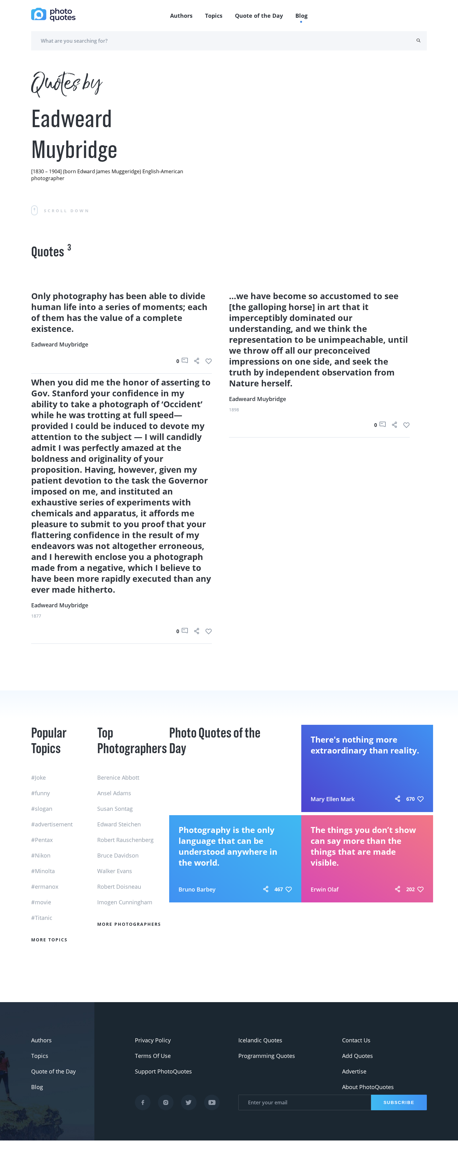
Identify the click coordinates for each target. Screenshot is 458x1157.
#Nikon (40, 855)
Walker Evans (114, 871)
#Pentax (42, 840)
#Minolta (43, 871)
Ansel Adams (114, 793)
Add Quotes (357, 1055)
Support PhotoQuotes (163, 1071)
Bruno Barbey (197, 889)
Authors (181, 15)
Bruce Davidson (118, 855)
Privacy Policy (153, 1040)
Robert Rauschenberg (125, 840)
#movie (41, 902)
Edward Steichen (119, 824)
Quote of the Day (259, 15)
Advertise (354, 1071)
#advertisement (52, 824)
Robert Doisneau (119, 886)
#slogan (41, 808)
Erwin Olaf (325, 889)
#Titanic (41, 917)
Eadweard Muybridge (59, 344)
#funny (40, 793)
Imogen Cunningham (124, 902)
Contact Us (356, 1040)
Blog (301, 15)
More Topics (49, 940)
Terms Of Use (153, 1055)
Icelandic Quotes (260, 1040)
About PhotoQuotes (368, 1087)
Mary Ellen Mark (333, 799)
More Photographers (129, 924)
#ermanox (44, 886)
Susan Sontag (115, 808)
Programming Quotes (266, 1055)
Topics (213, 15)
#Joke (38, 777)
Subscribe (399, 1102)
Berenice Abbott (118, 777)
